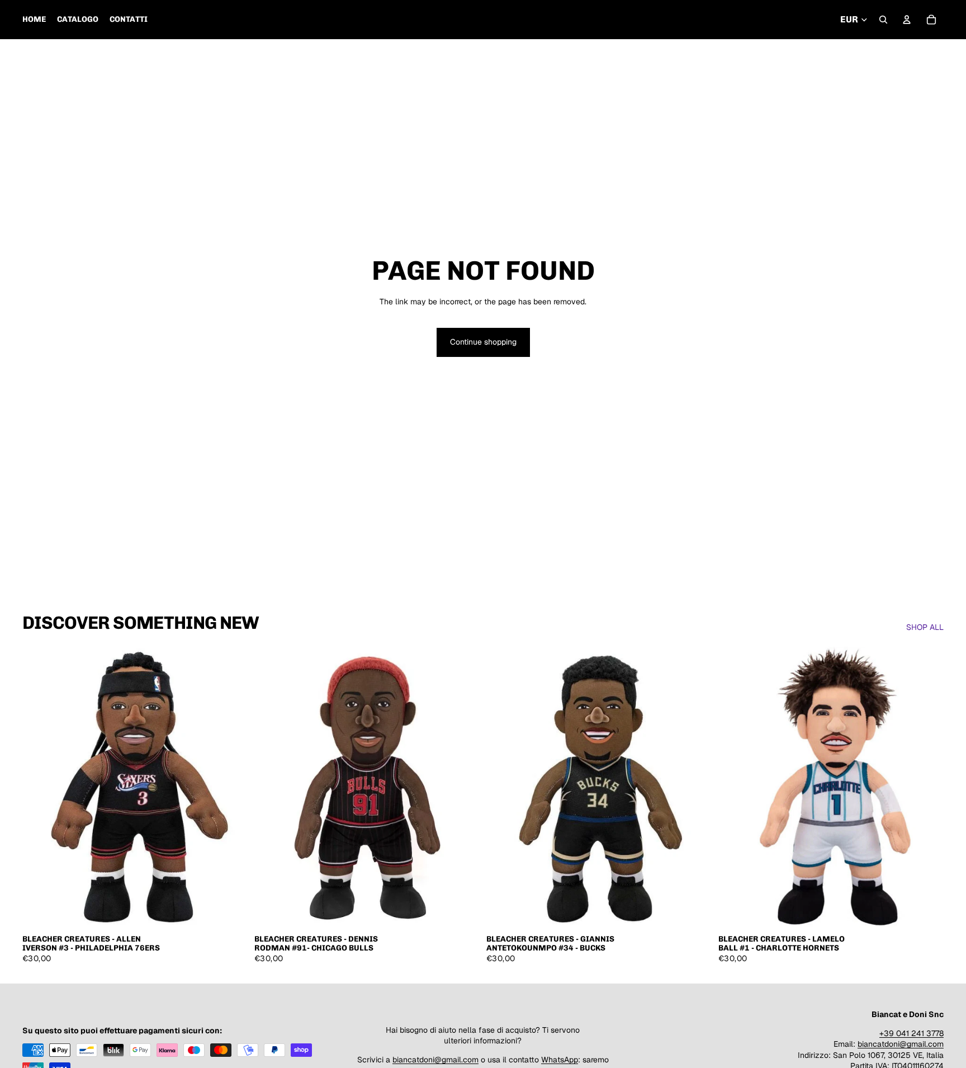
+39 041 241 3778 (911, 1033)
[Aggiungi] (230, 911)
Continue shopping (483, 342)
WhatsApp (559, 1060)
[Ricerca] (883, 19)
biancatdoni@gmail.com (435, 1060)
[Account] (906, 19)
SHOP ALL (925, 627)
